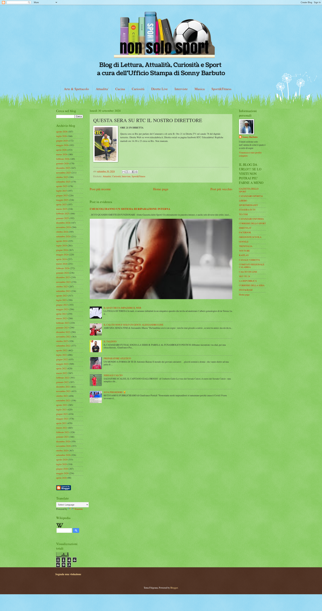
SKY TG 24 (244, 276)
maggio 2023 (62, 309)
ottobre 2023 (62, 286)
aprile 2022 (61, 368)
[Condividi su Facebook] (133, 172)
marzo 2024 (61, 263)
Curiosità (138, 89)
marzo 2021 (61, 427)
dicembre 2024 (63, 222)
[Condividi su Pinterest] (136, 172)
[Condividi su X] (130, 172)
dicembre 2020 (63, 441)
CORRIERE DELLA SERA (251, 285)
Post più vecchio (221, 189)
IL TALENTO (110, 341)
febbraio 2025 (62, 213)
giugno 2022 (62, 359)
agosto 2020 (61, 459)
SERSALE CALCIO (113, 375)
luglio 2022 (61, 354)
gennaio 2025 (62, 218)
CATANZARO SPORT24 (251, 196)
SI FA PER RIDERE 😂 (115, 392)
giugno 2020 (62, 468)
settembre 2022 (63, 345)
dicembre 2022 (63, 332)
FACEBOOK (245, 232)
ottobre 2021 (62, 395)
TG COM (243, 214)
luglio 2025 (61, 190)
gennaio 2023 (62, 327)
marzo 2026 (61, 154)
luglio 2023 (61, 300)
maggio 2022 (62, 363)
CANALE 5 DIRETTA (249, 259)
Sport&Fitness (221, 89)
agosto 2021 (61, 404)
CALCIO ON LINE (248, 271)
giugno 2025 (62, 195)
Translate (78, 509)
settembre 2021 (63, 400)
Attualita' (102, 89)
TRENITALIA (245, 246)
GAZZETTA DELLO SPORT (248, 190)
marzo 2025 (61, 209)
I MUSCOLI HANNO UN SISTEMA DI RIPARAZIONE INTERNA (130, 209)
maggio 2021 (62, 418)
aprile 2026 (61, 149)
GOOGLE (243, 241)
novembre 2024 (63, 227)
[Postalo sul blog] (126, 172)
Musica (200, 89)
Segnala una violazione (68, 574)
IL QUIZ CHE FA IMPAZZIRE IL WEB (122, 307)
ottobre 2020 (62, 450)
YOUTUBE (244, 250)
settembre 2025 (63, 181)
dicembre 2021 (63, 386)
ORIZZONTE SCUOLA (250, 237)
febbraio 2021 (62, 432)
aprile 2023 (61, 313)
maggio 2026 (62, 145)
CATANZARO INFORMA (251, 218)
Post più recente (100, 189)
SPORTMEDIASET (248, 205)
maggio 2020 (62, 473)
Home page (160, 189)
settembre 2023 (63, 291)
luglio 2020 (61, 464)
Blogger (174, 587)
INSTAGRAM (245, 289)
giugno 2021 (62, 414)
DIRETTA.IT (245, 227)
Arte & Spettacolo (76, 89)
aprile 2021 (61, 423)
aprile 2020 (61, 477)
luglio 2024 (61, 245)
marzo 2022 (61, 373)
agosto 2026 (61, 131)
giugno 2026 (62, 140)
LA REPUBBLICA (248, 280)
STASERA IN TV (247, 209)
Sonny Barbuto (250, 137)
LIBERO (243, 200)
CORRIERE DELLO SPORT (252, 223)
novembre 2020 (63, 446)
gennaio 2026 (62, 163)
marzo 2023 (61, 318)
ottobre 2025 (62, 177)
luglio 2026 (61, 136)
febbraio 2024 (62, 268)
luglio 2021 (61, 409)
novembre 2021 (63, 391)
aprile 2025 (61, 204)
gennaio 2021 (62, 436)
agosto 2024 (61, 241)
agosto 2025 (61, 186)
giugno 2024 (62, 250)
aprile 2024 (61, 259)
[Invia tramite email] (123, 172)
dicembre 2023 (63, 277)
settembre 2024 (63, 236)
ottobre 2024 (62, 231)
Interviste (181, 89)
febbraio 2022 (62, 377)
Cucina (120, 89)
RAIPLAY (244, 255)
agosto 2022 (61, 350)
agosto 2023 (61, 295)
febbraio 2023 (62, 322)
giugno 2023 (62, 304)
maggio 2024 (62, 254)
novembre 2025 (63, 172)
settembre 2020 (63, 455)
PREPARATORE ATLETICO (117, 358)
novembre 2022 (63, 336)
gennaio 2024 (62, 272)
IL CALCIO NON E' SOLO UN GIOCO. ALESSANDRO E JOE (133, 324)
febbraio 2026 (62, 158)
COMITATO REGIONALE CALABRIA (251, 266)
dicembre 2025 (63, 167)
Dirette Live (159, 89)
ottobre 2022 (62, 341)
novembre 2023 (63, 282)
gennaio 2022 (62, 382)
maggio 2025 (62, 199)
